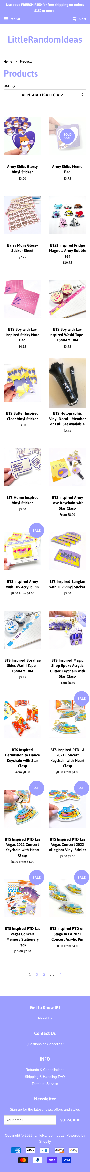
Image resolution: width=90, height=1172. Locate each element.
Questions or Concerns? (45, 1044)
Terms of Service (45, 1084)
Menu (15, 19)
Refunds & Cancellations (45, 1070)
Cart (82, 19)
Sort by (10, 85)
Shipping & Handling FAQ (45, 1077)
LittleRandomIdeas (45, 39)
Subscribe (71, 1120)
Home (8, 61)
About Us (45, 1018)
